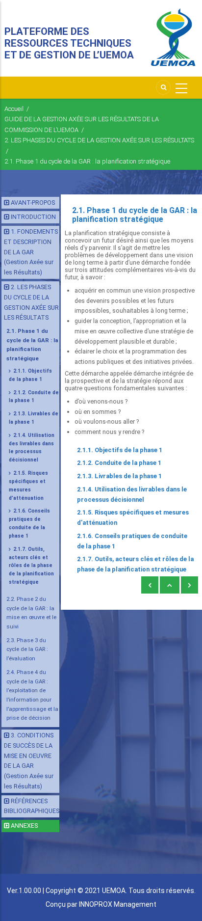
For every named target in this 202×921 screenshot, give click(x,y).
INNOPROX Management (117, 904)
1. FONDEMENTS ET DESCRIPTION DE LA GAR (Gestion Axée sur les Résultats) (31, 252)
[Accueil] (173, 37)
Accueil (14, 108)
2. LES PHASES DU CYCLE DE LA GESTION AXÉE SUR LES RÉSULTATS (99, 140)
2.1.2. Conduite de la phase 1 (119, 462)
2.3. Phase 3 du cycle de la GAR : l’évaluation (27, 649)
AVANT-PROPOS (33, 202)
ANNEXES (24, 825)
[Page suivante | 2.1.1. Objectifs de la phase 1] (189, 585)
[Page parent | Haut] (169, 585)
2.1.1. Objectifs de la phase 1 (119, 450)
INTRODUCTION (33, 216)
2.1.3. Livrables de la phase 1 (119, 476)
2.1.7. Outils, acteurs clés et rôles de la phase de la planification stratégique (31, 565)
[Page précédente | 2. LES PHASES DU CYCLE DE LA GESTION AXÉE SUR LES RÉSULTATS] (149, 585)
